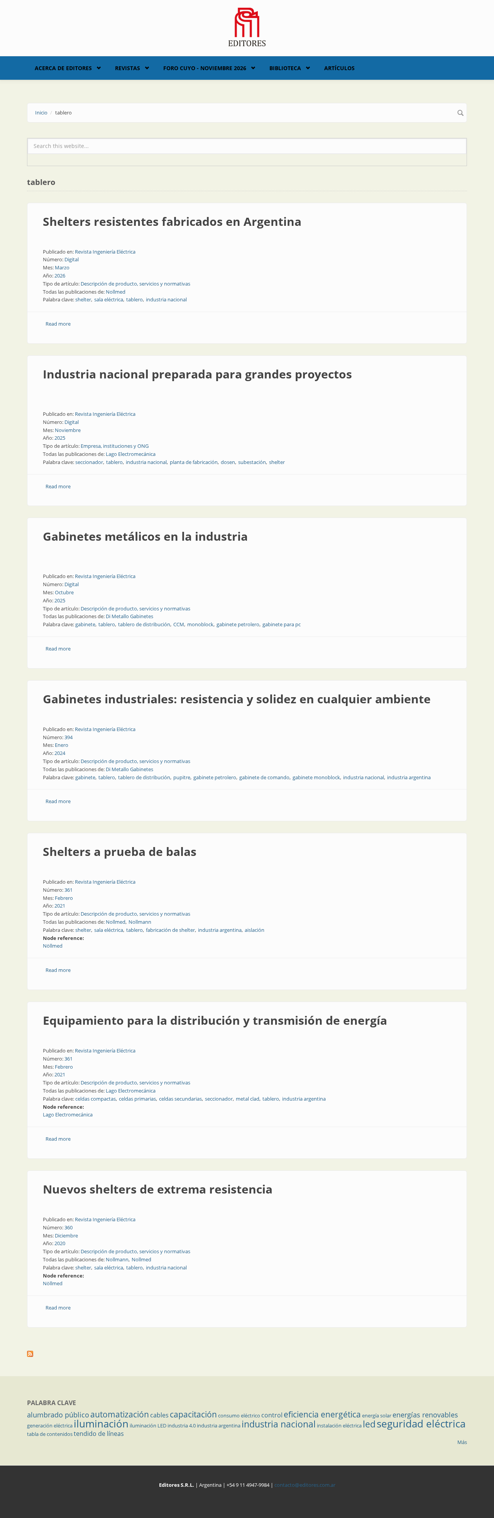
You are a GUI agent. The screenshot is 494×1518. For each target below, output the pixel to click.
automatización (119, 1414)
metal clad (247, 1098)
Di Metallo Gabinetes (129, 616)
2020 (59, 1243)
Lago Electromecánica (131, 454)
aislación (254, 929)
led (369, 1424)
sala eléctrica (108, 299)
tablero (134, 299)
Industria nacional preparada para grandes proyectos (197, 374)
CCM (178, 624)
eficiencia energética (322, 1414)
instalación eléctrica (339, 1425)
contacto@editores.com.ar (304, 1484)
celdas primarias (137, 1098)
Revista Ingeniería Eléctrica (105, 251)
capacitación (193, 1414)
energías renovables (425, 1414)
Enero (61, 744)
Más (462, 1442)
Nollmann (140, 921)
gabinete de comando (264, 777)
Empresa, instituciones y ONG (115, 445)
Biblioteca (285, 68)
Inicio (41, 112)
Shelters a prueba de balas (119, 851)
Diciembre (66, 1235)
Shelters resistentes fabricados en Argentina (172, 221)
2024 (59, 753)
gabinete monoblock (316, 777)
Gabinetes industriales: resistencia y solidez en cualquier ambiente (237, 699)
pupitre (181, 777)
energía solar (376, 1415)
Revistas (127, 68)
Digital (71, 259)
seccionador (89, 462)
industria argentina (409, 777)
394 (68, 737)
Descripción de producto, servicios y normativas (135, 283)
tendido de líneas (99, 1433)
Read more (58, 323)
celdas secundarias (180, 1098)
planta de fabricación (194, 462)
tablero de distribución (144, 624)
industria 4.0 (181, 1425)
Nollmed (115, 291)
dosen (228, 462)
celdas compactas (95, 1098)
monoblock (200, 624)
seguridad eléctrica (421, 1424)
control (272, 1415)
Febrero (64, 897)
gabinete (85, 624)
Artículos (339, 68)
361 (68, 889)
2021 (59, 905)
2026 (59, 275)
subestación (252, 462)
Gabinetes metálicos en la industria (145, 536)
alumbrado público (58, 1414)
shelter (83, 299)
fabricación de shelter (170, 929)
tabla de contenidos (50, 1434)
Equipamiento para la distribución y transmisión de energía (215, 1020)
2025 (59, 437)
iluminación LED (148, 1425)
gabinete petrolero (238, 624)
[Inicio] (247, 26)
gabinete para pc (281, 624)
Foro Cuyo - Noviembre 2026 (204, 68)
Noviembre (68, 430)
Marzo (62, 267)
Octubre (64, 592)
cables (159, 1415)
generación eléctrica (50, 1425)
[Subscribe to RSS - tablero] (247, 1354)
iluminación (101, 1424)
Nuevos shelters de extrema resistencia (157, 1189)
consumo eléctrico (239, 1415)
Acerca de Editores (63, 68)
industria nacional (166, 299)
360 (68, 1227)
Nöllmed (53, 945)
